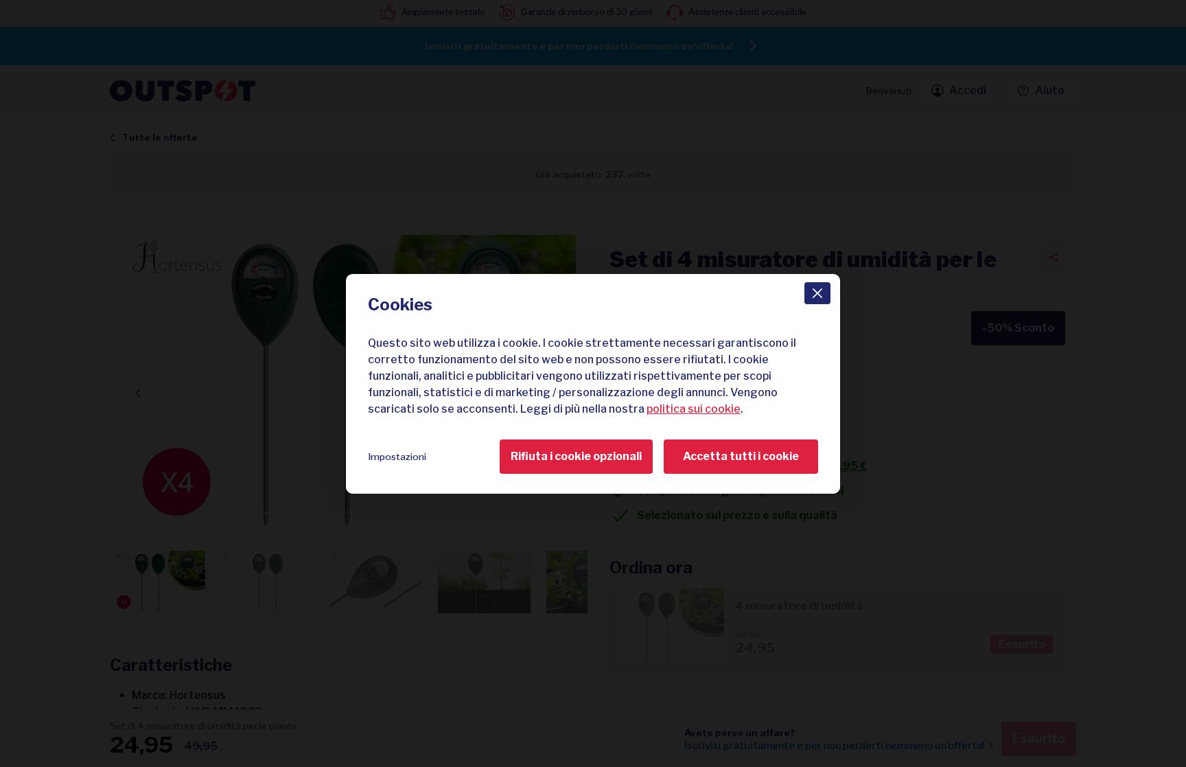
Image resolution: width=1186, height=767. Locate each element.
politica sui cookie (694, 408)
